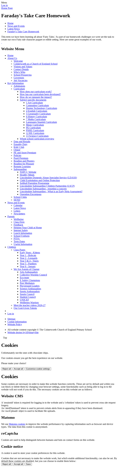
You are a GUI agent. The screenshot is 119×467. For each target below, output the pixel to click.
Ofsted (17, 150)
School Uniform (21, 236)
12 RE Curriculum (35, 133)
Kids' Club (19, 147)
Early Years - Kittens (30, 252)
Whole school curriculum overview (37, 138)
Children (11, 247)
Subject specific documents (33, 100)
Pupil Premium (21, 158)
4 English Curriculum (36, 111)
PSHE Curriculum (35, 130)
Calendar (18, 205)
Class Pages (19, 249)
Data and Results (22, 141)
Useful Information (23, 244)
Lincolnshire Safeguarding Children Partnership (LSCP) (47, 186)
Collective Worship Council (33, 274)
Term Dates (19, 241)
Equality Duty (20, 144)
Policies (17, 155)
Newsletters (19, 213)
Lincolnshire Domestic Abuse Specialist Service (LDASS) (48, 177)
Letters (17, 211)
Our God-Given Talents (25, 308)
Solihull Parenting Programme (34, 183)
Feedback (18, 224)
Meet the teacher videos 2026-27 (30, 305)
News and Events (16, 26)
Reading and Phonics (24, 161)
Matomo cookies (17, 424)
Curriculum (19, 88)
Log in (4, 5)
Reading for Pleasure (24, 163)
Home (10, 23)
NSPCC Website (28, 172)
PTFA (17, 238)
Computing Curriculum (37, 105)
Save (28, 464)
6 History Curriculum (36, 116)
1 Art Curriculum (34, 102)
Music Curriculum (35, 125)
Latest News (13, 28)
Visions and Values (23, 66)
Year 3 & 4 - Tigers (29, 261)
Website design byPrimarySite (23, 332)
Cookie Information (17, 321)
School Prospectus (23, 75)
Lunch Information (23, 233)
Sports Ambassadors (30, 291)
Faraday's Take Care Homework (23, 31)
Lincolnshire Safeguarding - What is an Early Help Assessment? (51, 191)
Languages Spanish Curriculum (41, 122)
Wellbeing (19, 219)
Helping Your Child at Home (28, 227)
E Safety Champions (30, 280)
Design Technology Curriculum (41, 108)
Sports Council (27, 294)
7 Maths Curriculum (36, 119)
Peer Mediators (27, 283)
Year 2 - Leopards (28, 258)
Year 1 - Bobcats (28, 255)
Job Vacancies (20, 80)
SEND (17, 199)
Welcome (18, 61)
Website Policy (14, 324)
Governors (19, 77)
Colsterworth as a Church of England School (35, 63)
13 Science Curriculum (37, 136)
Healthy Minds (27, 175)
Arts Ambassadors (29, 272)
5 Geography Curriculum (38, 113)
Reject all (6, 369)
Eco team (24, 277)
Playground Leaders (30, 286)
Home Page (7, 8)
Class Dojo (19, 222)
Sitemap (11, 319)
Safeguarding (20, 169)
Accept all (18, 369)
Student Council (28, 297)
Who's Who (19, 72)
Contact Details (21, 69)
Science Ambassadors (30, 288)
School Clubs (20, 197)
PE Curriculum (33, 127)
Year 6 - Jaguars (27, 266)
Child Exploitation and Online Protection (40, 180)
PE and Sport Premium (25, 152)
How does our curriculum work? (36, 91)
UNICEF (24, 299)
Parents (11, 216)
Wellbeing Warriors (29, 302)
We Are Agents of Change (26, 269)
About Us (12, 58)
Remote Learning (22, 166)
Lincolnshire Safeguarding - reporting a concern (43, 188)
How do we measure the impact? (36, 97)
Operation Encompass (30, 194)
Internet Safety (21, 230)
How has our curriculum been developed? (40, 94)
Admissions (19, 86)
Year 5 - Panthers (28, 263)
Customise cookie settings (38, 369)
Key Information (15, 83)
